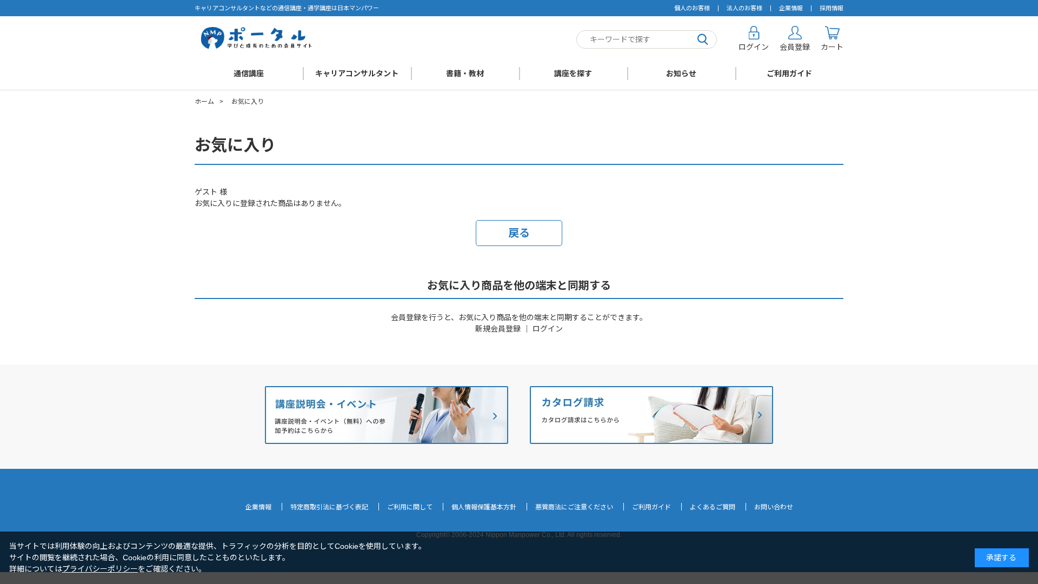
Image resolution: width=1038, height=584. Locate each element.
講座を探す (573, 73)
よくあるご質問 (712, 507)
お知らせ (681, 73)
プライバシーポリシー (100, 569)
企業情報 (791, 8)
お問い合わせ (773, 507)
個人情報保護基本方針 (483, 507)
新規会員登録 (498, 328)
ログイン (548, 328)
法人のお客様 (744, 8)
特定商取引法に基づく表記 (329, 507)
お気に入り (247, 101)
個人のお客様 (692, 8)
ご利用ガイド (789, 73)
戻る (519, 233)
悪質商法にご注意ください (574, 507)
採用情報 (831, 8)
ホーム (204, 101)
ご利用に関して (409, 507)
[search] (702, 39)
